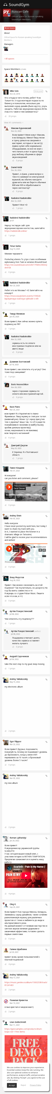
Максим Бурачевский (21, 128)
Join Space (10, 28)
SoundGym (18, 4)
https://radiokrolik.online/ (16, 231)
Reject (23, 1085)
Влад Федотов (17, 577)
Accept (12, 1085)
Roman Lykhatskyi (18, 837)
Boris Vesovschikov (19, 384)
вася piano (15, 406)
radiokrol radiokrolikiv (21, 198)
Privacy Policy (35, 1085)
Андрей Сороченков (19, 656)
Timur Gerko (15, 246)
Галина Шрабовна (18, 949)
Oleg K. (13, 904)
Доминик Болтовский (20, 361)
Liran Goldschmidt (18, 1022)
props (12, 116)
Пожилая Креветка (19, 1000)
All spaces (9, 58)
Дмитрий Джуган (19, 445)
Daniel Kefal (16, 167)
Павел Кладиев (17, 467)
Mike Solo (14, 91)
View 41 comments (13, 122)
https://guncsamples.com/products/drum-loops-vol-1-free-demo (23, 1030)
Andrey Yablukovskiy (19, 679)
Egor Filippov (15, 741)
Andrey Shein (15, 515)
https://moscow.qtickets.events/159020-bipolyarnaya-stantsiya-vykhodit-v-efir (23, 297)
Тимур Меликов (17, 313)
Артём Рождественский (21, 611)
